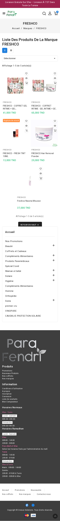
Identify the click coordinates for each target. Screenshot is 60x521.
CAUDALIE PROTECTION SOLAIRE (23, 315)
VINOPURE (10, 311)
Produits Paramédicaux (17, 261)
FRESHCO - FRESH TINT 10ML (14, 155)
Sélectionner (30, 58)
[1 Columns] (11, 50)
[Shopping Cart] (56, 13)
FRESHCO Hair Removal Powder (42, 155)
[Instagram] (33, 505)
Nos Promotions (13, 241)
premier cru (11, 306)
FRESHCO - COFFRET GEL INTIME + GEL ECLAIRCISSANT (15, 107)
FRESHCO (7, 102)
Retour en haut (30, 224)
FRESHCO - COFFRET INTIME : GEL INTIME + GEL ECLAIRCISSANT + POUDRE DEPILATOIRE (44, 107)
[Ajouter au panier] (26, 83)
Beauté (9, 246)
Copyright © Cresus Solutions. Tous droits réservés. (30, 510)
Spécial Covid (12, 266)
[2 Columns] (4, 50)
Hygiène (9, 281)
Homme (9, 291)
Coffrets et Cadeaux (15, 251)
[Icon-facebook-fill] (26, 505)
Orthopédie (10, 296)
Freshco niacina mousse (29, 201)
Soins (8, 301)
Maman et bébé (13, 271)
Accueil (10, 232)
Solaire (8, 276)
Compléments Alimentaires (19, 256)
